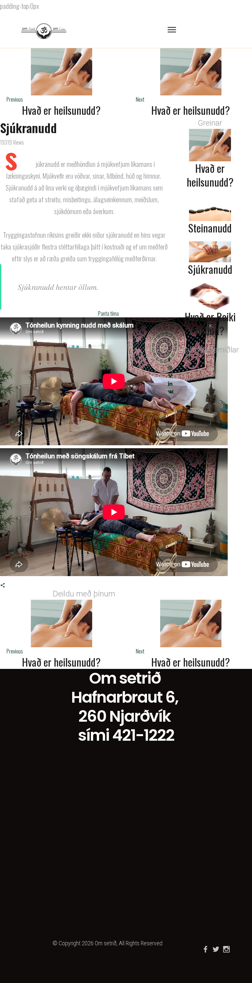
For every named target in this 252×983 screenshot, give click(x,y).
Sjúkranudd (210, 269)
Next (140, 99)
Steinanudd (210, 228)
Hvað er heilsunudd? (61, 110)
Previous (15, 99)
